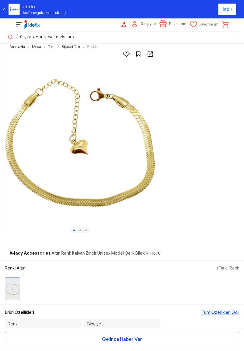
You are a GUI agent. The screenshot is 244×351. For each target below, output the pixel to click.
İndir (227, 9)
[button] (122, 37)
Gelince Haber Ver (122, 339)
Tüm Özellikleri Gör (220, 312)
